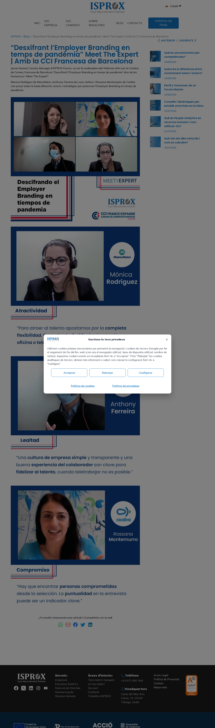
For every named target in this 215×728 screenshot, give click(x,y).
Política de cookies (83, 385)
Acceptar (69, 372)
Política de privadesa (125, 385)
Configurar (145, 372)
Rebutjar (107, 372)
